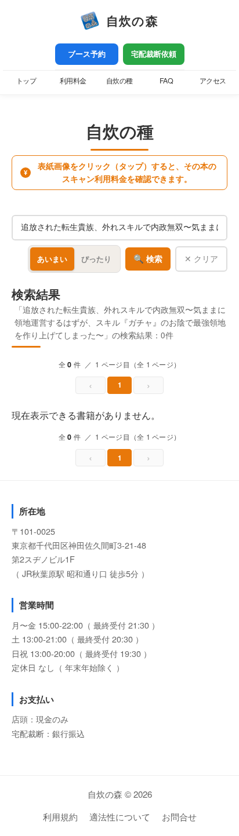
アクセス (213, 80)
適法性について (119, 817)
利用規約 (60, 817)
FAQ (166, 80)
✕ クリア (201, 258)
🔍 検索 (147, 259)
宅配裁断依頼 (153, 54)
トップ (26, 80)
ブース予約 (86, 54)
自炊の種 (119, 80)
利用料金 (73, 80)
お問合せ (179, 817)
